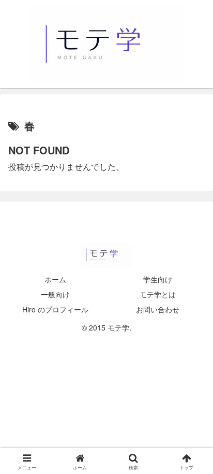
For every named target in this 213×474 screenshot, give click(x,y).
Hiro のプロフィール (55, 309)
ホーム (55, 279)
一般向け (55, 294)
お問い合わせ (157, 309)
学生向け (157, 279)
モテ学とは (158, 294)
